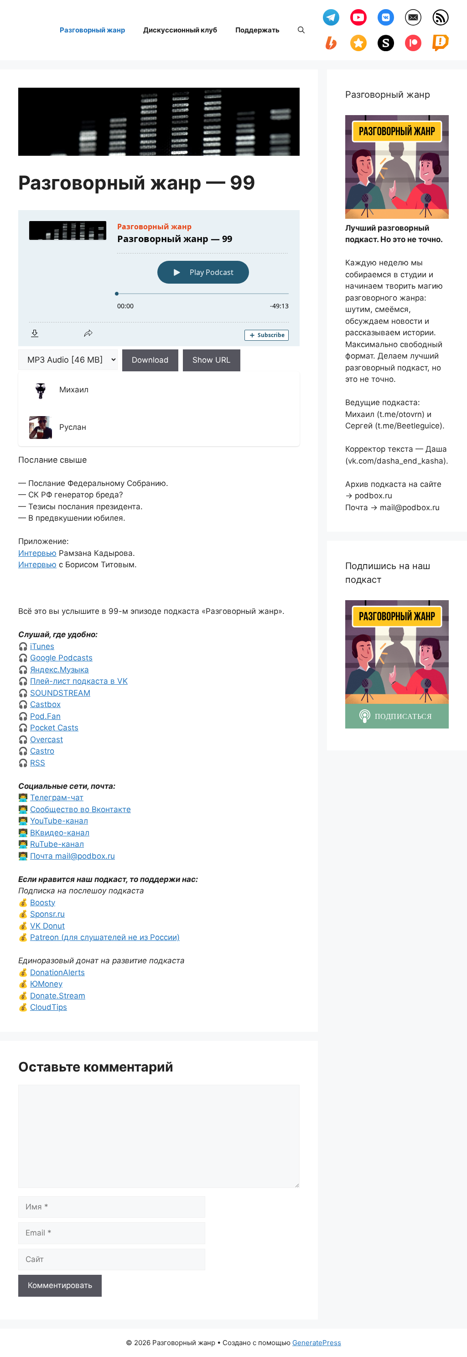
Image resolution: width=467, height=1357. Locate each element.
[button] (301, 30)
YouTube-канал (59, 820)
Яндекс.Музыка (59, 669)
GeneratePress (316, 1342)
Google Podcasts (61, 657)
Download (150, 359)
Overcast (46, 739)
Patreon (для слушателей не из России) (105, 937)
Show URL (211, 359)
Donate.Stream (57, 995)
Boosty (42, 902)
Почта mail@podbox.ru (72, 856)
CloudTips (48, 1007)
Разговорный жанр (92, 30)
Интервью (37, 553)
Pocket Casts (54, 727)
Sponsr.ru (47, 914)
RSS (37, 762)
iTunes (42, 646)
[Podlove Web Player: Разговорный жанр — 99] (159, 278)
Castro (42, 750)
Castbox (45, 704)
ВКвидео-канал (59, 832)
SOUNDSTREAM (60, 692)
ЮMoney (46, 983)
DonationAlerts (57, 972)
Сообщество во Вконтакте (80, 809)
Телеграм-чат (56, 797)
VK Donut (47, 925)
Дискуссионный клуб (180, 30)
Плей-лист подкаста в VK (79, 681)
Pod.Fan (45, 716)
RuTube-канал (57, 844)
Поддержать (257, 30)
